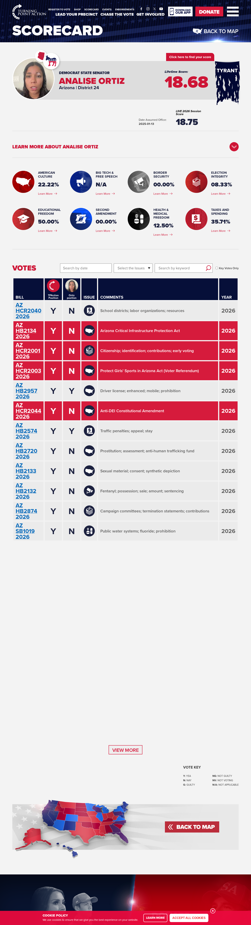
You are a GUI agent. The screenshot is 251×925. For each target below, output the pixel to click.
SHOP (77, 9)
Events (107, 9)
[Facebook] (141, 8)
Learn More (45, 193)
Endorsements (124, 9)
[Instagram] (148, 8)
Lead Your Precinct (76, 14)
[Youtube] (161, 8)
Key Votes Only (229, 268)
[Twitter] (154, 8)
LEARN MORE (155, 918)
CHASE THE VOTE (117, 14)
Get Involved (150, 14)
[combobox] (118, 268)
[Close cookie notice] (212, 910)
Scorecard (91, 9)
